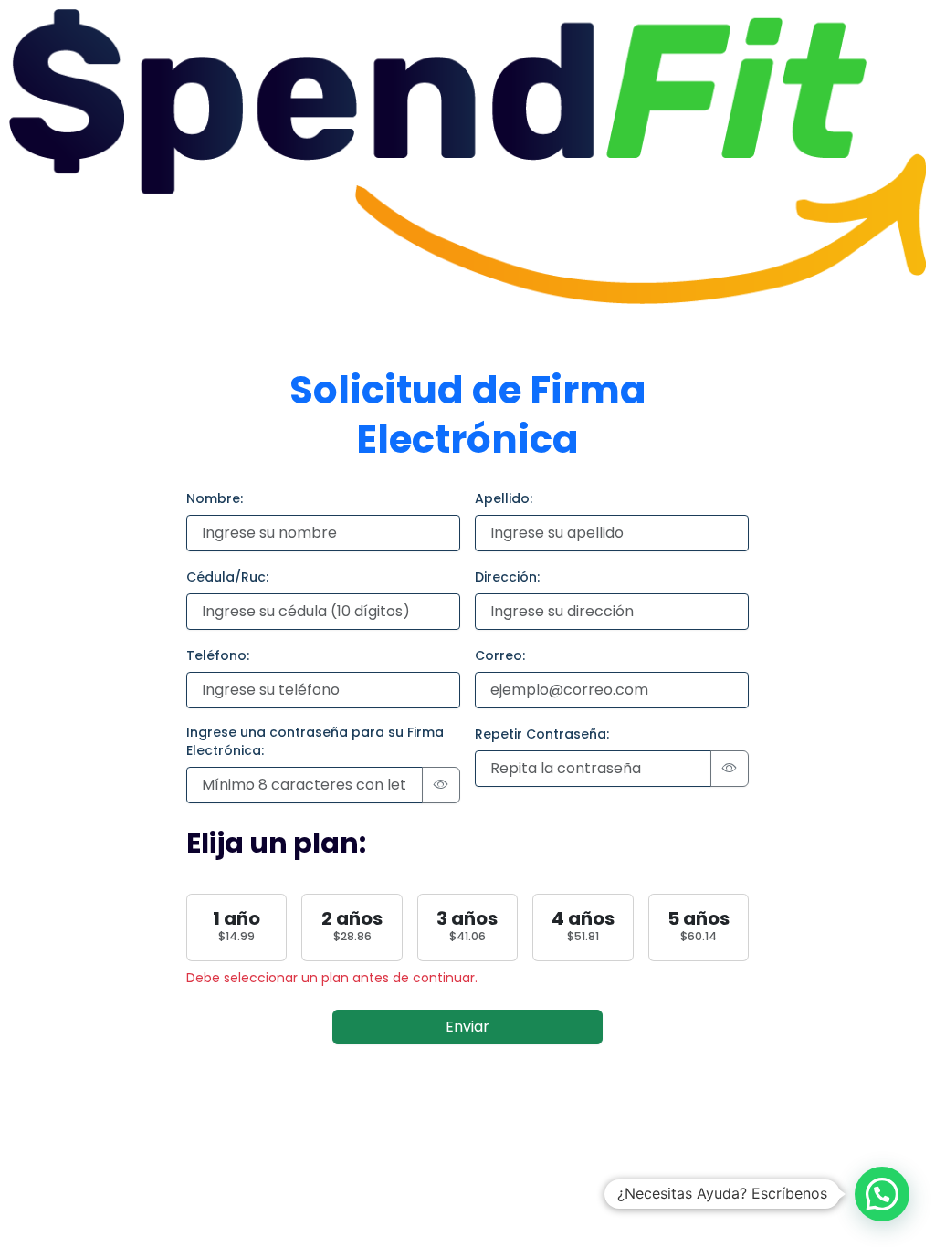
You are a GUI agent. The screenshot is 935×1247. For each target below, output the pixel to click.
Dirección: (507, 577)
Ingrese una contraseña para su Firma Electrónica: (315, 741)
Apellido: (503, 498)
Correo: (500, 655)
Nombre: (214, 498)
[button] (882, 1194)
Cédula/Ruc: (227, 577)
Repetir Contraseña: (542, 734)
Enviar (467, 1026)
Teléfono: (217, 655)
